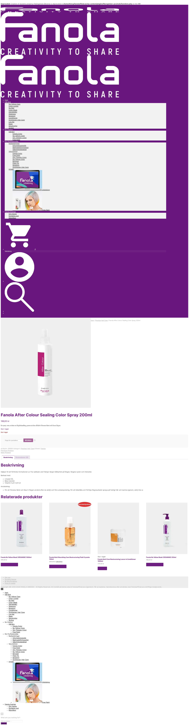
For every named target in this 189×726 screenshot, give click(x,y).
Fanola (43, 449)
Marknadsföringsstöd (20, 147)
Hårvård (8, 102)
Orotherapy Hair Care (17, 120)
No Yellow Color (19, 136)
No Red (11, 108)
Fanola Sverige (10, 212)
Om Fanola (13, 214)
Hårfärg (11, 132)
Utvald (11, 169)
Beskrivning (8, 457)
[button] (20, 249)
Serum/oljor (13, 126)
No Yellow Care (14, 104)
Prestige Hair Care (101, 320)
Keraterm (12, 116)
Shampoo (12, 114)
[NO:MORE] (13, 112)
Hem (6, 100)
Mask (11, 124)
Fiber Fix (16, 163)
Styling (11, 128)
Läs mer (102, 568)
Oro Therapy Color (20, 138)
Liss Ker (11, 122)
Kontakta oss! (14, 216)
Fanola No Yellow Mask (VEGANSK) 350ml (161, 557)
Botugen (16, 161)
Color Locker (13, 106)
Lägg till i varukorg (9, 564)
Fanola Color (17, 134)
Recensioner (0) (22, 457)
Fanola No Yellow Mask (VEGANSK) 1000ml (16, 557)
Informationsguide (19, 145)
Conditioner (13, 118)
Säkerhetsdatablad (20, 149)
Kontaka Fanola (10, 579)
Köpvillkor (12, 218)
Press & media (10, 583)
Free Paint (16, 139)
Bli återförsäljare (11, 581)
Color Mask (13, 110)
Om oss (7, 577)
